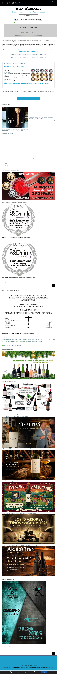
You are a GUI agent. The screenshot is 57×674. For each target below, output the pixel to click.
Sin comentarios (11, 119)
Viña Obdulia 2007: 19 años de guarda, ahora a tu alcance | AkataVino (19, 544)
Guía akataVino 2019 (28, 15)
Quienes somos (27, 664)
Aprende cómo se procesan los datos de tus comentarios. (33, 157)
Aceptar (44, 672)
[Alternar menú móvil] (54, 2)
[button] (28, 63)
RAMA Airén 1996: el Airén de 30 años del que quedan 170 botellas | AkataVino (22, 447)
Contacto (21, 664)
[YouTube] (9, 164)
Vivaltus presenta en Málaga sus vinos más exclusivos (16, 415)
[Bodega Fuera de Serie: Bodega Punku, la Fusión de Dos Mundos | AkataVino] (11, 340)
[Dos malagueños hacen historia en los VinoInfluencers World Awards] (13, 338)
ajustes (37, 672)
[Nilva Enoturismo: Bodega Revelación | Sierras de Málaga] (20, 340)
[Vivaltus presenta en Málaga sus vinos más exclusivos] (28, 416)
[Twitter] (5, 164)
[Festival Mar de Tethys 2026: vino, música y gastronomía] (28, 481)
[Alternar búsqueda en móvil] (52, 2)
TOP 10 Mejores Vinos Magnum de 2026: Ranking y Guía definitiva (19, 511)
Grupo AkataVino (34, 664)
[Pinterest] (7, 164)
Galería (43, 117)
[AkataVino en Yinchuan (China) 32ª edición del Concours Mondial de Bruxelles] (4, 341)
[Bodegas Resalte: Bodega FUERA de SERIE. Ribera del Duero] (33, 340)
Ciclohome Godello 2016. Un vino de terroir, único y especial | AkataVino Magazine (15, 117)
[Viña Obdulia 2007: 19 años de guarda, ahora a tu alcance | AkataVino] (28, 545)
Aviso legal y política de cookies (47, 666)
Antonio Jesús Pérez (24, 666)
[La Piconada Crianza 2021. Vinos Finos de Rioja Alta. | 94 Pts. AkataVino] (11, 344)
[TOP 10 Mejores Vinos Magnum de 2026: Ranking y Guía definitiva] (28, 513)
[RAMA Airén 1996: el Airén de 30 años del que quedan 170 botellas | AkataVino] (28, 449)
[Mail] (11, 164)
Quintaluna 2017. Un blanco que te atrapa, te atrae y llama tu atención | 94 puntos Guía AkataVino (40, 117)
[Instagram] (4, 164)
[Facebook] (2, 164)
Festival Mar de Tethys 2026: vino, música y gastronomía (16, 479)
